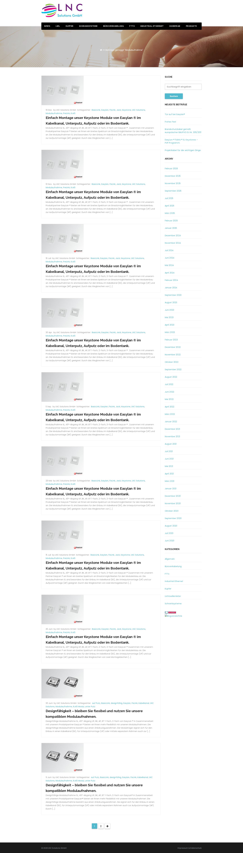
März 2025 (170, 213)
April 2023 (169, 324)
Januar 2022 (171, 421)
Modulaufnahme (54, 113)
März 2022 (170, 414)
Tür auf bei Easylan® (175, 114)
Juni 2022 (169, 391)
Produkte (191, 26)
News (47, 26)
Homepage (174, 26)
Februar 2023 (171, 339)
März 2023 (170, 332)
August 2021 (171, 444)
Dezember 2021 (172, 429)
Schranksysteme (88, 26)
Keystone (126, 110)
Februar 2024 (171, 280)
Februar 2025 (171, 220)
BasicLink (96, 110)
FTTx (132, 26)
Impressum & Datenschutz (190, 848)
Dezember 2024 (173, 235)
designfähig (116, 703)
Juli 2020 (169, 533)
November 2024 (173, 243)
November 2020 (173, 503)
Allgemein (170, 559)
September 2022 (173, 369)
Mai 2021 (169, 466)
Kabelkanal (144, 703)
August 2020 (171, 525)
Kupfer (69, 26)
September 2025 (173, 190)
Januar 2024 (171, 287)
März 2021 (169, 481)
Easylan (105, 110)
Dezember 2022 (173, 347)
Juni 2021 (169, 458)
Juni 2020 (169, 540)
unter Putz (90, 706)
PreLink (66, 113)
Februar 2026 (171, 168)
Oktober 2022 (171, 362)
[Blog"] (173, 615)
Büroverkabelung (113, 26)
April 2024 (170, 272)
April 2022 (169, 406)
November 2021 (172, 436)
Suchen (174, 96)
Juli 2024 (169, 250)
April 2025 (169, 205)
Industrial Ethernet (152, 26)
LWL (58, 26)
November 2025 (173, 183)
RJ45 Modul (78, 706)
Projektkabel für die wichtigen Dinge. (183, 150)
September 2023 (173, 295)
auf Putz (96, 703)
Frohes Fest (170, 121)
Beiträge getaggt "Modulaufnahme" (124, 49)
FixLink (112, 110)
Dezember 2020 (173, 496)
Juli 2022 (169, 384)
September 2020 (173, 518)
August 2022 (171, 377)
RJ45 (73, 113)
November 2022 (173, 354)
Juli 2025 (169, 198)
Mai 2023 (169, 317)
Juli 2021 (169, 451)
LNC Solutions (138, 110)
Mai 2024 (169, 265)
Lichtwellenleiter (173, 596)
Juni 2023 (169, 310)
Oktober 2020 (171, 510)
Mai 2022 (169, 399)
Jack (118, 110)
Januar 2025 (171, 228)
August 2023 (171, 302)
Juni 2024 (170, 257)
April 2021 (169, 473)
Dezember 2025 (173, 176)
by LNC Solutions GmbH (65, 110)
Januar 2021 (170, 488)
